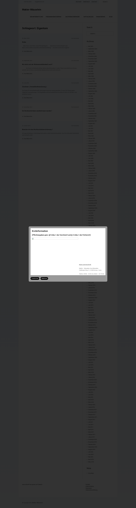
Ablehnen (44, 278)
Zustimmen (35, 278)
